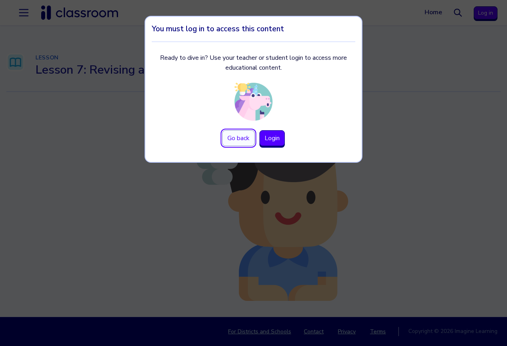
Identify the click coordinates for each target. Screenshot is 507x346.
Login (272, 138)
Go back (238, 138)
